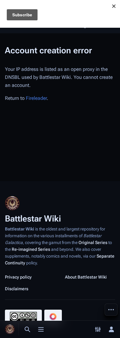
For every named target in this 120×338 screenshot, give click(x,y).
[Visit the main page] (10, 329)
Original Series (92, 242)
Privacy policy (18, 277)
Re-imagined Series (31, 249)
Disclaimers (16, 288)
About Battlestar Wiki (86, 277)
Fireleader (36, 98)
